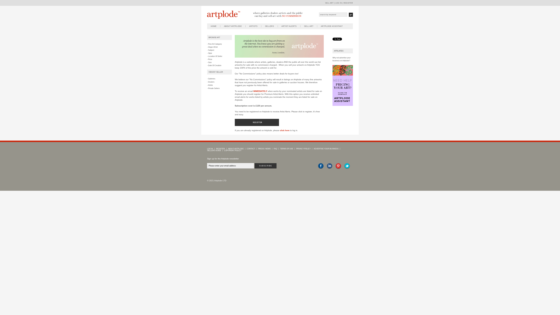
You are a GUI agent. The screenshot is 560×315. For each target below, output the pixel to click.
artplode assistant (332, 26)
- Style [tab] (209, 53)
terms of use (286, 149)
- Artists (210, 85)
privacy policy (303, 149)
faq (275, 149)
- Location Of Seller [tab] (214, 56)
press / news (264, 149)
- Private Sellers (213, 88)
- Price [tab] (209, 59)
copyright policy (232, 150)
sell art (329, 3)
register (348, 3)
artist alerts (289, 26)
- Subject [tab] (210, 50)
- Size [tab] (209, 62)
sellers (269, 26)
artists (253, 26)
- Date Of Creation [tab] (214, 65)
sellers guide (214, 150)
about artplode (233, 26)
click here (284, 130)
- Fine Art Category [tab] (214, 44)
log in (338, 3)
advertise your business (326, 149)
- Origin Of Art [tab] (212, 47)
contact (251, 149)
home (214, 26)
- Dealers (210, 82)
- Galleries (211, 79)
